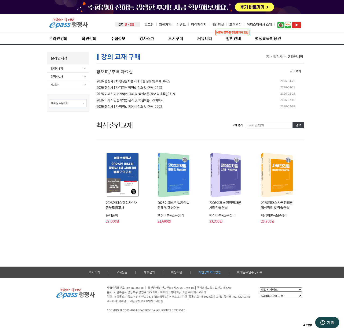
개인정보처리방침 (209, 272)
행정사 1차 (57, 68)
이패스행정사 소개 (259, 24)
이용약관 (176, 272)
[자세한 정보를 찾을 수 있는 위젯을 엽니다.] (327, 323)
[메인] (68, 27)
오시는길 (122, 272)
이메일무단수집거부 (249, 272)
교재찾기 (237, 125)
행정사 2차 (57, 76)
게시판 (54, 84)
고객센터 (235, 24)
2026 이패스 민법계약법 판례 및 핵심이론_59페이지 (130, 100)
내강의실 (218, 24)
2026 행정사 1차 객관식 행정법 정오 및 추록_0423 (129, 87)
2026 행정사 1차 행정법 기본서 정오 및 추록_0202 (129, 106)
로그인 (149, 24)
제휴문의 (149, 272)
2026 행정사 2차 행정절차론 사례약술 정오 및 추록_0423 (133, 81)
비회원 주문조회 (59, 103)
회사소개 (94, 272)
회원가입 (165, 24)
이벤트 (181, 24)
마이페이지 (198, 24)
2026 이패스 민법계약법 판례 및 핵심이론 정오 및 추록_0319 (135, 93)
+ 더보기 (295, 71)
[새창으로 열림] (280, 27)
